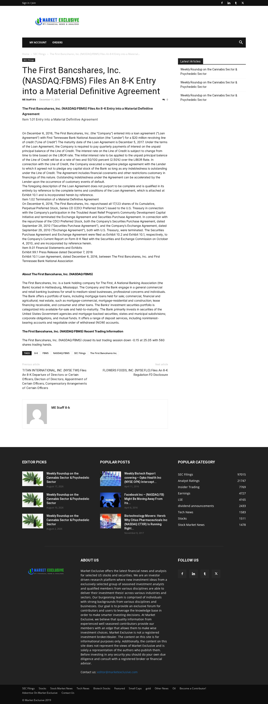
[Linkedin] (229, 3)
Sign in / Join (29, 2)
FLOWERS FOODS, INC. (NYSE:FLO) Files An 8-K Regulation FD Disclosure (135, 372)
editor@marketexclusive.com (117, 672)
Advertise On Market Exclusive (40, 693)
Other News (162, 688)
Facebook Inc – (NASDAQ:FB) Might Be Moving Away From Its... (144, 499)
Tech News (83, 688)
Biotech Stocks (101, 688)
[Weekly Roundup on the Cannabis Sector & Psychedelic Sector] (32, 478)
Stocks (42, 688)
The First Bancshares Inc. (103, 353)
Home (25, 54)
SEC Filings (39, 54)
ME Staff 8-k (29, 99)
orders (57, 42)
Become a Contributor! (193, 688)
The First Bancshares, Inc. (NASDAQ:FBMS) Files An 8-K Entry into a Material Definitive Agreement (91, 80)
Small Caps (135, 688)
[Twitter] (243, 3)
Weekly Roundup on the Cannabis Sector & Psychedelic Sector (208, 71)
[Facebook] (222, 3)
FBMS (46, 353)
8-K (36, 353)
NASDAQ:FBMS (61, 353)
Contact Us (68, 693)
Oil (174, 688)
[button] (241, 43)
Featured (119, 688)
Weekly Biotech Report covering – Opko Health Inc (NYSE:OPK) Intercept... (142, 478)
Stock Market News (61, 688)
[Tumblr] (236, 3)
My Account (38, 42)
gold (148, 688)
